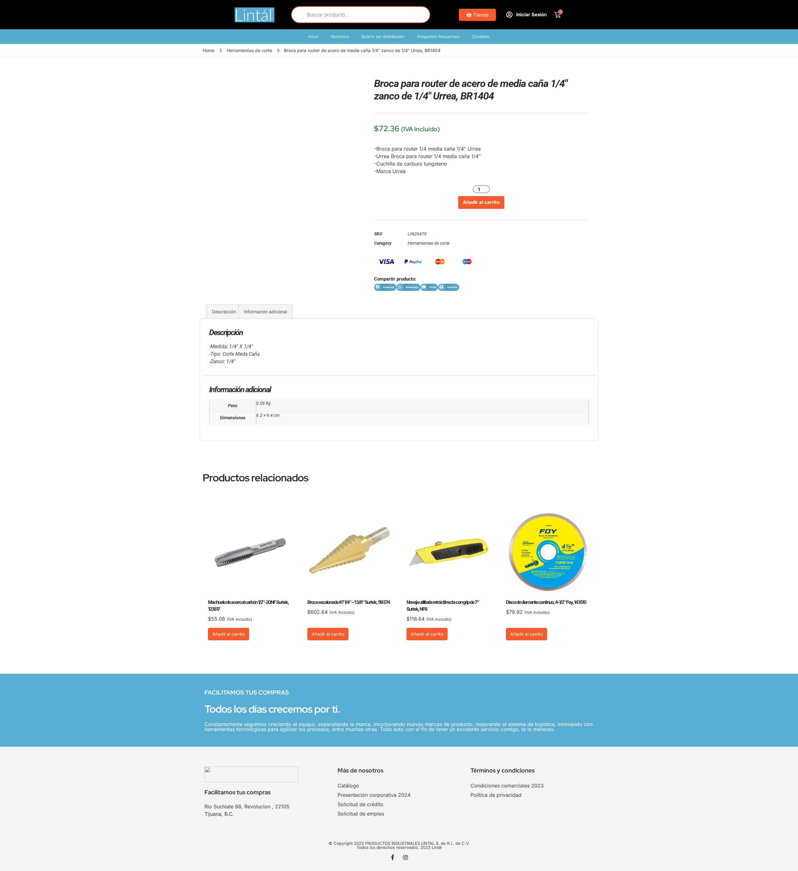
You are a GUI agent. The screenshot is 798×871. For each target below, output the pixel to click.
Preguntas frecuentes (438, 36)
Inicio (314, 36)
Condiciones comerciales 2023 (507, 785)
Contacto (480, 36)
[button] (385, 287)
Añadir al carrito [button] (228, 634)
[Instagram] (405, 857)
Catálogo (348, 785)
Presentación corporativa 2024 (374, 795)
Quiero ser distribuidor (383, 36)
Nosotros (340, 36)
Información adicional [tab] (265, 311)
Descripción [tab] (224, 311)
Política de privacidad (496, 795)
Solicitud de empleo (361, 814)
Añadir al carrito (481, 202)
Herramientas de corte (249, 50)
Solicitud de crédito (360, 804)
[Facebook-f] (392, 857)
